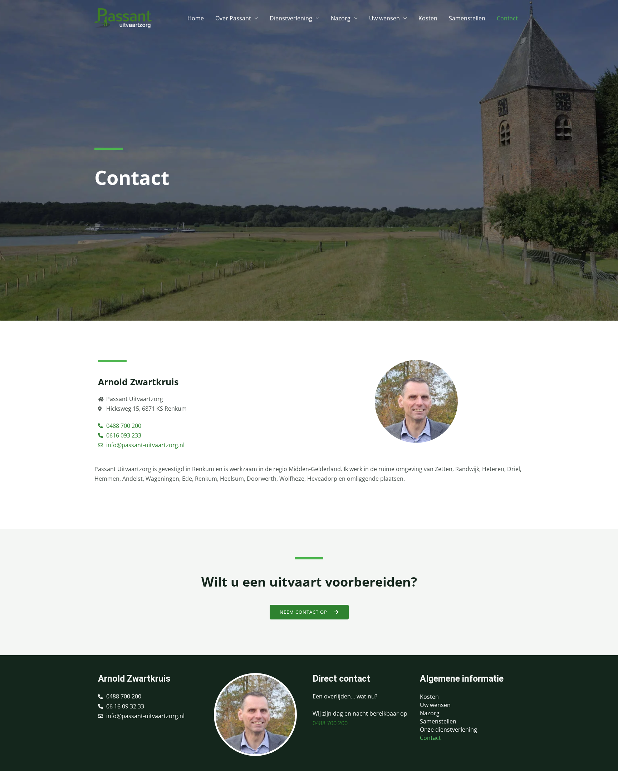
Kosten (427, 18)
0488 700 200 (330, 723)
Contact (507, 18)
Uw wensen (384, 18)
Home (195, 18)
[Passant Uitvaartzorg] (123, 17)
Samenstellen (467, 18)
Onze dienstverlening (448, 729)
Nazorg (340, 18)
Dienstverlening (291, 18)
